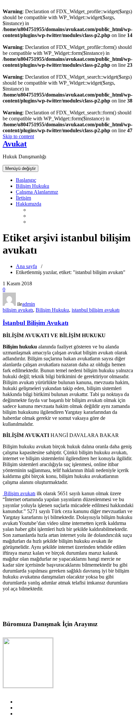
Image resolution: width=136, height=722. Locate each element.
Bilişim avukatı (19, 493)
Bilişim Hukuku (32, 186)
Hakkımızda (28, 204)
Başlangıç (26, 180)
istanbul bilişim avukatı (95, 310)
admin (28, 304)
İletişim (23, 198)
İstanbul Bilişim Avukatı (35, 322)
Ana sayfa (26, 266)
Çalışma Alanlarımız (37, 192)
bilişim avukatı (18, 310)
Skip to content (18, 136)
